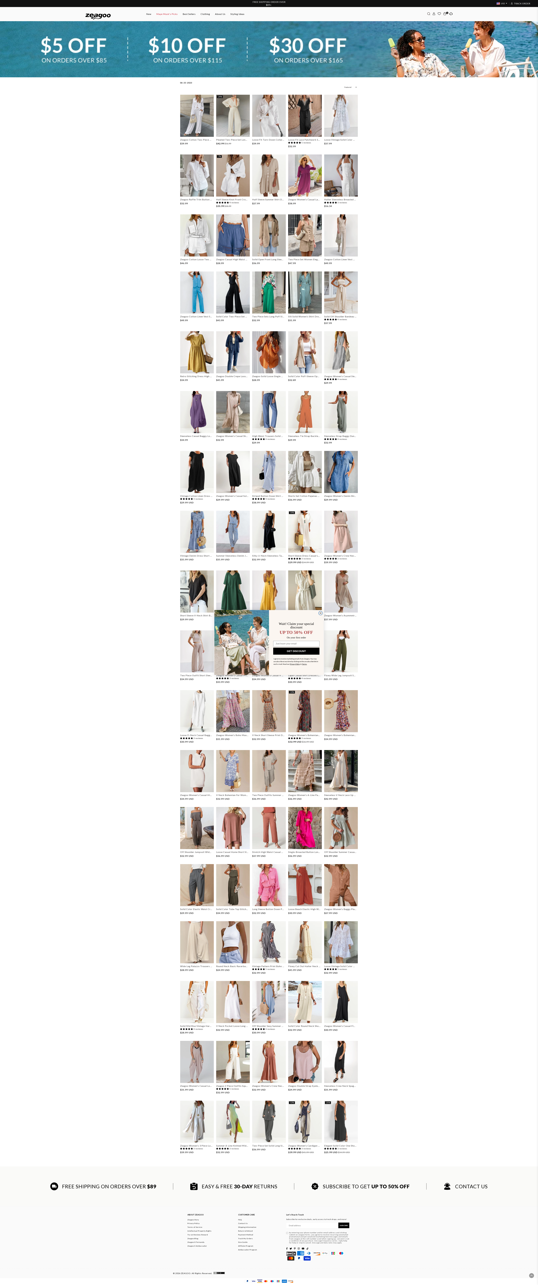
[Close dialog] (321, 613)
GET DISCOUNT (296, 651)
